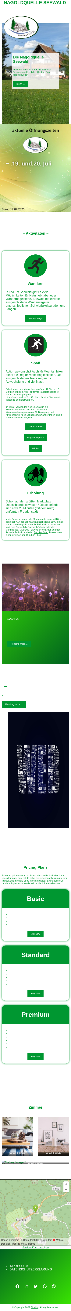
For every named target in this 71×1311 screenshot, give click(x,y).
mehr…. (20, 84)
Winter (35, 448)
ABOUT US (13, 618)
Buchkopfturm (41, 532)
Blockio (34, 1307)
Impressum (18, 1266)
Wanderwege (35, 318)
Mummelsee (12, 529)
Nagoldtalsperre (48, 392)
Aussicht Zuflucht (36, 527)
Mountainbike (36, 426)
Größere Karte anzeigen (36, 1247)
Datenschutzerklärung (30, 1269)
